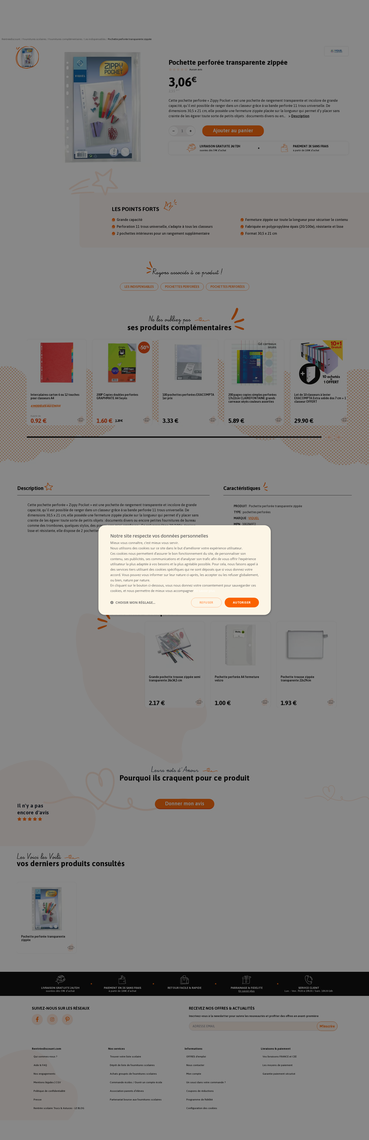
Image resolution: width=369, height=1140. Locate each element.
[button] (132, 602)
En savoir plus (204, 590)
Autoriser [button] (242, 602)
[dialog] (184, 570)
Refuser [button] (206, 602)
